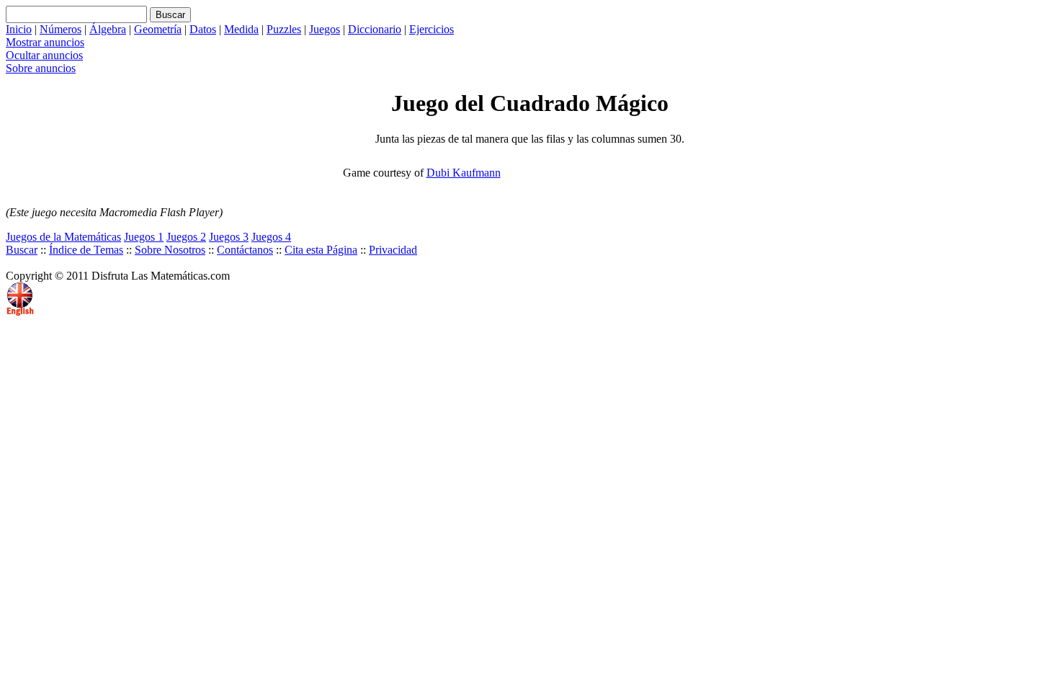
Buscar (21, 250)
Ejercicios (431, 29)
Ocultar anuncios (44, 55)
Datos (202, 29)
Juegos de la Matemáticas (63, 237)
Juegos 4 (271, 237)
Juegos (324, 29)
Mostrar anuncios (45, 42)
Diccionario (374, 29)
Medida (241, 29)
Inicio (19, 29)
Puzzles (284, 29)
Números (60, 29)
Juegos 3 (229, 237)
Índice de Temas (86, 250)
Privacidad (393, 250)
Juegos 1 (144, 237)
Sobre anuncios (41, 68)
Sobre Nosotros (170, 250)
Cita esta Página (321, 250)
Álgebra (107, 29)
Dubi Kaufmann (463, 172)
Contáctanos (245, 250)
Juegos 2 (186, 237)
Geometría (158, 29)
